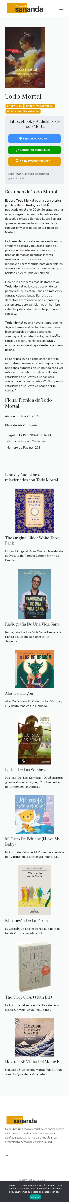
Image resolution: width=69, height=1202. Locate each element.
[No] (64, 1191)
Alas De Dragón (19, 693)
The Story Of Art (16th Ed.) (28, 997)
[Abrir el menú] (7, 1156)
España (32, 425)
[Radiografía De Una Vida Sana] (34, 616)
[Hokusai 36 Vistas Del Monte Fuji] (34, 1054)
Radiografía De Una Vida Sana (32, 624)
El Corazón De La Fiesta (26, 920)
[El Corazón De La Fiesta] (34, 913)
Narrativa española (39, 106)
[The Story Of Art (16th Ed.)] (34, 990)
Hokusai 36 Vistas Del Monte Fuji (34, 1062)
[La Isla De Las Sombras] (34, 762)
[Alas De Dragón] (34, 686)
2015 (35, 416)
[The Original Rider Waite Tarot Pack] (34, 530)
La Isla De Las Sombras (26, 770)
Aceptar (35, 1197)
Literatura (14, 106)
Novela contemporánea (23, 111)
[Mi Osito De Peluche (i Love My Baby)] (34, 831)
